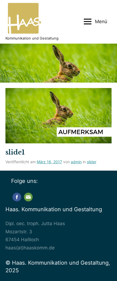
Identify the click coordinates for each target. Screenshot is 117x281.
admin (76, 161)
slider (91, 161)
